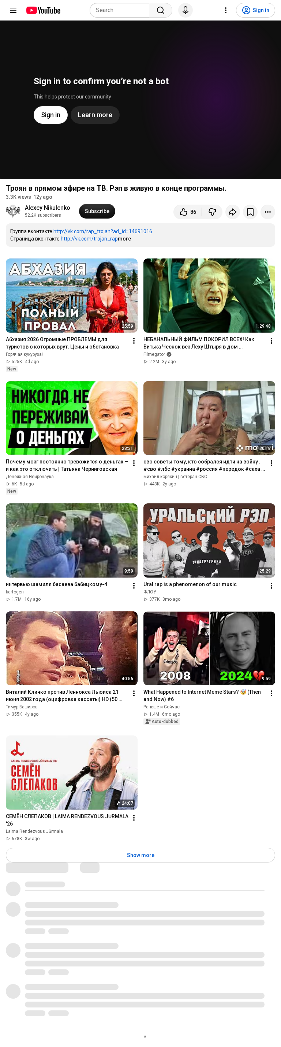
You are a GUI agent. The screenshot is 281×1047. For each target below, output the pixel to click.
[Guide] (13, 10)
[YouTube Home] (42, 10)
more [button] (124, 239)
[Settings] (225, 10)
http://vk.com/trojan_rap (89, 239)
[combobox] (121, 10)
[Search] (160, 10)
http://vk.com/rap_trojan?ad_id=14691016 (102, 231)
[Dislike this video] (212, 212)
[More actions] (268, 212)
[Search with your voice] (185, 10)
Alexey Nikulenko (47, 207)
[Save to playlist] (250, 212)
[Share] (232, 212)
